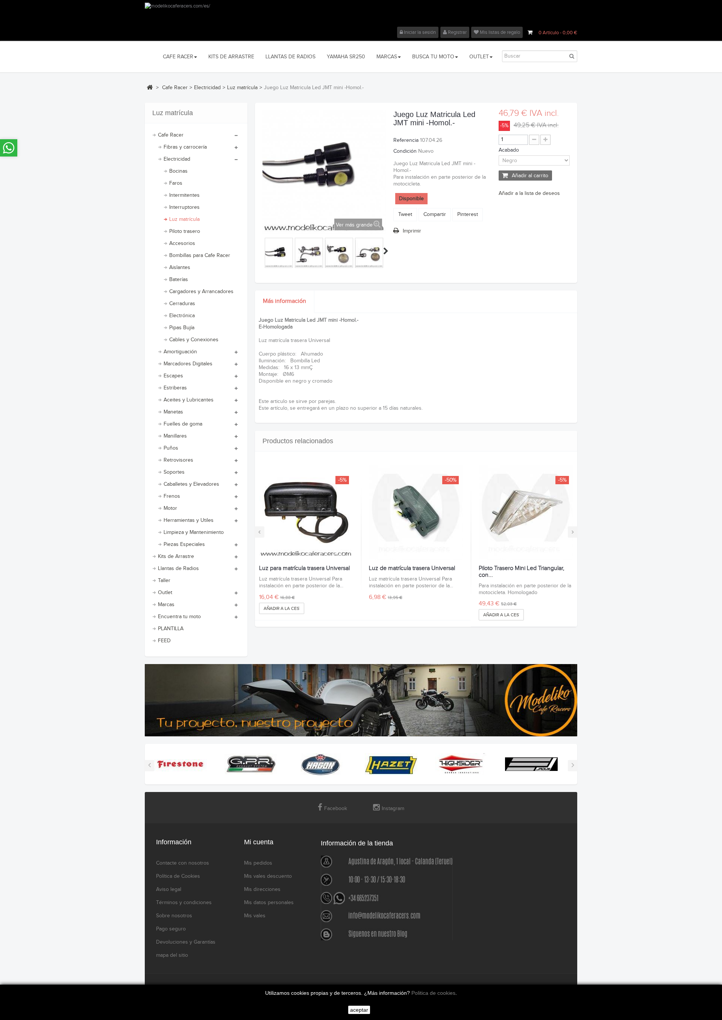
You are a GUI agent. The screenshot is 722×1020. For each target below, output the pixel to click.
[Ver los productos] (180, 764)
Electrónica (182, 316)
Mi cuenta (258, 842)
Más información (284, 301)
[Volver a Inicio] (150, 87)
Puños (171, 448)
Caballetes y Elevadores (191, 484)
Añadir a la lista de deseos (529, 193)
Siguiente (385, 251)
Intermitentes (184, 195)
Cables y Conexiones (193, 340)
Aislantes (179, 268)
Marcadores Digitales (188, 364)
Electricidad (177, 159)
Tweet (405, 214)
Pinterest (467, 214)
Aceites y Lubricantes (189, 400)
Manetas (173, 412)
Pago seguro (171, 929)
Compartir (434, 214)
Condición (405, 151)
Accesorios (182, 243)
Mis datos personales (269, 903)
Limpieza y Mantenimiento (194, 532)
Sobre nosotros (174, 916)
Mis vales (254, 916)
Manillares (175, 436)
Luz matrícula (184, 219)
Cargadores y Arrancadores (201, 292)
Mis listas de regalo (499, 32)
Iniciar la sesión (419, 32)
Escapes (173, 376)
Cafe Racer (171, 135)
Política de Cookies (178, 876)
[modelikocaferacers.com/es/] (361, 15)
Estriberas (175, 388)
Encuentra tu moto (179, 617)
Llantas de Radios (178, 568)
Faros (175, 183)
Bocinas (178, 171)
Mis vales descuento (268, 876)
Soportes (174, 472)
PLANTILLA (171, 629)
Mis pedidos (258, 863)
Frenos (172, 496)
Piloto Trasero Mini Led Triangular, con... (521, 571)
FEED (164, 641)
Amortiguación (180, 352)
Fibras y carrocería (185, 147)
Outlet (165, 593)
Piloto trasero (184, 231)
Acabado (509, 150)
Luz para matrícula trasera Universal (304, 568)
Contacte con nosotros (182, 863)
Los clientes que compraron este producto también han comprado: (264, 251)
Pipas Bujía (181, 328)
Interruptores (184, 207)
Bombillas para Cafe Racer (199, 255)
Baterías (178, 280)
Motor (170, 508)
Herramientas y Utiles (189, 520)
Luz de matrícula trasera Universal (412, 568)
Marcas (166, 605)
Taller (164, 581)
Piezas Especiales (184, 544)
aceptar (359, 1010)
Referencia (406, 140)
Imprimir (412, 231)
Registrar (457, 32)
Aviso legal (168, 889)
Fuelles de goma (183, 424)
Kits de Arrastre (176, 556)
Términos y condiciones (184, 903)
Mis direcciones (262, 889)
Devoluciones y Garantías (185, 942)
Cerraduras (182, 304)
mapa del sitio (172, 955)
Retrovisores (178, 460)
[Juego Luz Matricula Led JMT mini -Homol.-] (279, 254)
